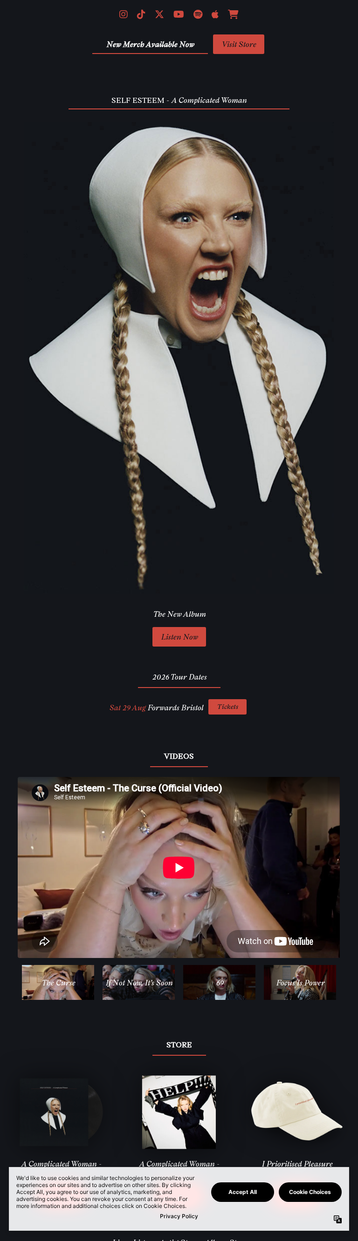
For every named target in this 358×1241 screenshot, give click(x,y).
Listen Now (179, 636)
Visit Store (238, 44)
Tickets (227, 706)
